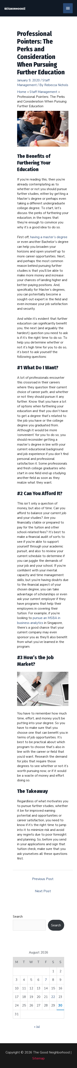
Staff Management (33, 82)
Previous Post (42, 879)
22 (53, 997)
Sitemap (38, 1058)
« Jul (37, 1027)
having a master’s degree (48, 237)
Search (18, 916)
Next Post (43, 891)
